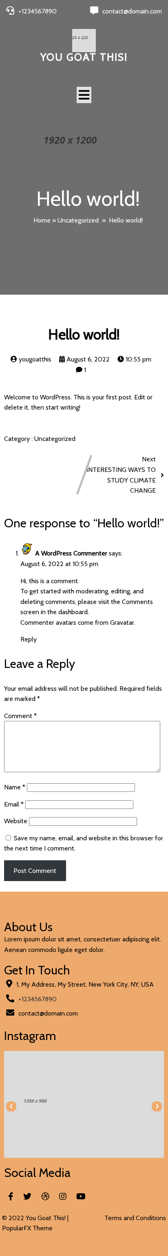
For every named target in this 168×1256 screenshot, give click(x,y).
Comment (20, 716)
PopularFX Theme (27, 1228)
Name (14, 787)
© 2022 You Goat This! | (35, 1218)
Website (15, 821)
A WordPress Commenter (71, 553)
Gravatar (122, 622)
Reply (28, 639)
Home (42, 220)
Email (14, 804)
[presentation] (11, 1106)
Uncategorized (78, 220)
